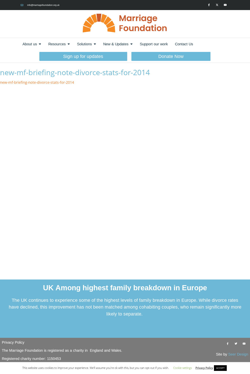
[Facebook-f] (209, 5)
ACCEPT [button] (220, 368)
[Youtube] (225, 5)
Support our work (154, 44)
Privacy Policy (13, 342)
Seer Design (238, 354)
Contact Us (184, 44)
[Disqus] (125, 133)
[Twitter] (236, 344)
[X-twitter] (217, 5)
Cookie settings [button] (182, 368)
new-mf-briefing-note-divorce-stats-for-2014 (37, 82)
